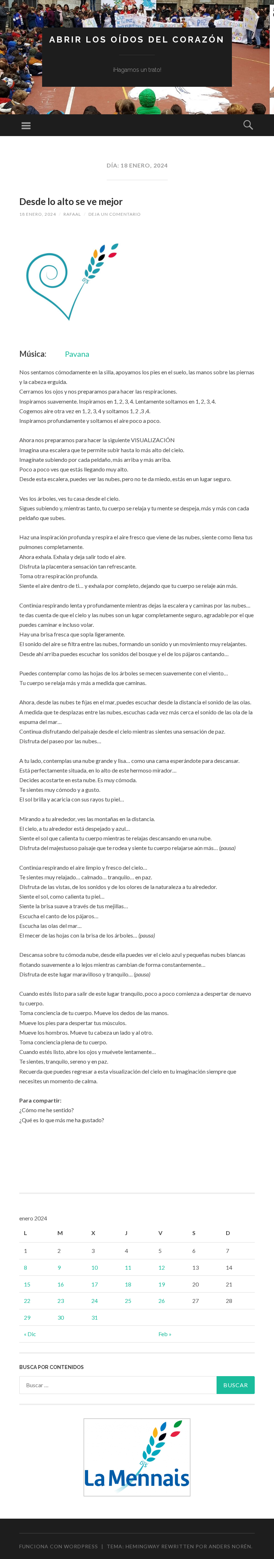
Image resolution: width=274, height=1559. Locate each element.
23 (60, 1300)
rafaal (72, 214)
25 (128, 1300)
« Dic (30, 1333)
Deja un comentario (114, 214)
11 (128, 1267)
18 (128, 1284)
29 (27, 1317)
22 (27, 1300)
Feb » (165, 1333)
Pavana (77, 354)
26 (161, 1300)
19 (161, 1284)
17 (94, 1284)
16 (60, 1284)
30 (60, 1317)
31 (94, 1317)
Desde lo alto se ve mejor (71, 201)
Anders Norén (230, 1546)
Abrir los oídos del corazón (137, 39)
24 (94, 1300)
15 (27, 1284)
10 (94, 1267)
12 (161, 1267)
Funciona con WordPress (58, 1546)
